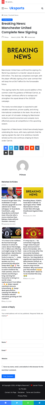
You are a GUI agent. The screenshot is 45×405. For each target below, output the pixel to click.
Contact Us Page (10, 392)
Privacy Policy (22, 396)
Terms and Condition (33, 392)
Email (4, 350)
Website (4, 358)
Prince (6, 37)
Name (4, 342)
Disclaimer (21, 392)
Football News (13, 15)
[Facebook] (6, 148)
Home (5, 15)
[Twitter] (11, 148)
